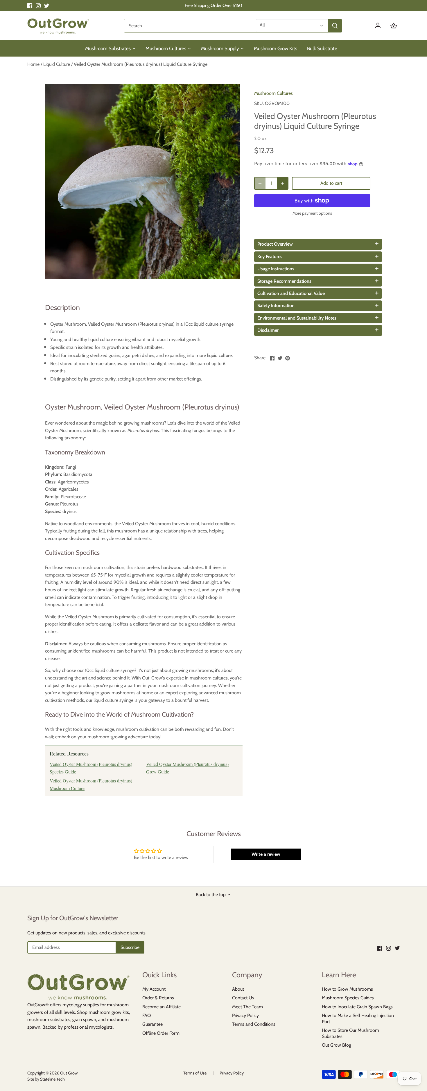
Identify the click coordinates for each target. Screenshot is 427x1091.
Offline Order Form (161, 1033)
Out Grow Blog (336, 1045)
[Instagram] (38, 5)
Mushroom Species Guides (348, 998)
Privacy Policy (245, 1015)
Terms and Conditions (253, 1024)
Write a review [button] (266, 854)
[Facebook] (29, 5)
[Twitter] (46, 5)
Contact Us (243, 998)
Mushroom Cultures (273, 93)
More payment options (312, 213)
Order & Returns (158, 998)
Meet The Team (247, 1007)
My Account (154, 989)
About (238, 989)
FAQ (146, 1015)
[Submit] (334, 25)
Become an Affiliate (161, 1007)
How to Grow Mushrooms (347, 989)
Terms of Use (195, 1073)
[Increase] (282, 183)
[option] (142, 181)
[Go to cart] (393, 26)
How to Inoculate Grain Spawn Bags (357, 1007)
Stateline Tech (52, 1079)
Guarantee (152, 1024)
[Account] (380, 26)
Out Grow (69, 1073)
